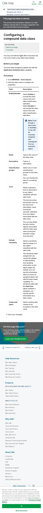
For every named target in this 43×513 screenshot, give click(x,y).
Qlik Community (19, 486)
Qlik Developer (10, 365)
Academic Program (12, 468)
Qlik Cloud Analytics (12, 404)
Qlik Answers (10, 407)
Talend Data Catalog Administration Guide (20, 9)
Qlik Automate (10, 413)
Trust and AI (9, 432)
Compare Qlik (10, 438)
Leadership (9, 459)
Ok (21, 506)
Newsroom (9, 476)
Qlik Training (9, 368)
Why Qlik (8, 423)
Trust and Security (11, 426)
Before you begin (12, 47)
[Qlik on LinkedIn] (33, 485)
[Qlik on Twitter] (29, 485)
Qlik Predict (9, 410)
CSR (6, 462)
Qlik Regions (9, 446)
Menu (40, 4)
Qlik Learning (10, 371)
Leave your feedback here (15, 339)
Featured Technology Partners (16, 440)
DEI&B (7, 465)
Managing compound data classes (18, 14)
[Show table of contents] (4, 9)
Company (8, 456)
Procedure (9, 50)
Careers (8, 474)
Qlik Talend (9, 390)
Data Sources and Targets (14, 443)
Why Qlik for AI (10, 435)
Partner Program (11, 471)
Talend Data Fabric (12, 396)
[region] (21, 499)
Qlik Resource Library (13, 377)
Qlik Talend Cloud (11, 393)
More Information (21, 510)
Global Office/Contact (13, 479)
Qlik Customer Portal (12, 374)
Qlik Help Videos (11, 362)
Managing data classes (14, 12)
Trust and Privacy (11, 429)
